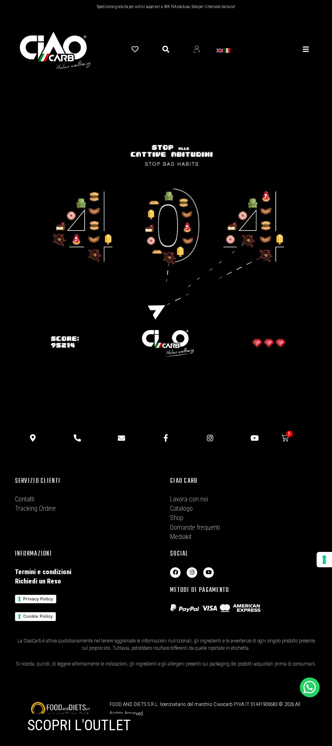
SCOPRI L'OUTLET (79, 725)
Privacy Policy (38, 599)
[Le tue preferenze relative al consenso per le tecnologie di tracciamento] (324, 559)
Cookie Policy (38, 616)
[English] (220, 50)
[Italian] (227, 50)
